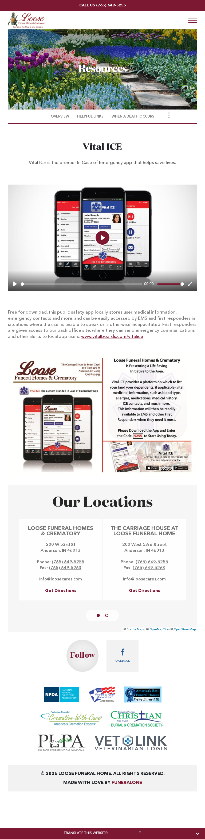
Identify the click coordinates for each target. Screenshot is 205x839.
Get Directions (60, 591)
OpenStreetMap (185, 629)
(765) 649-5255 (111, 5)
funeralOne (127, 783)
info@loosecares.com (60, 579)
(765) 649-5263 (65, 568)
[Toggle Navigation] (169, 115)
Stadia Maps (135, 629)
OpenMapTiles (159, 629)
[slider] (81, 284)
